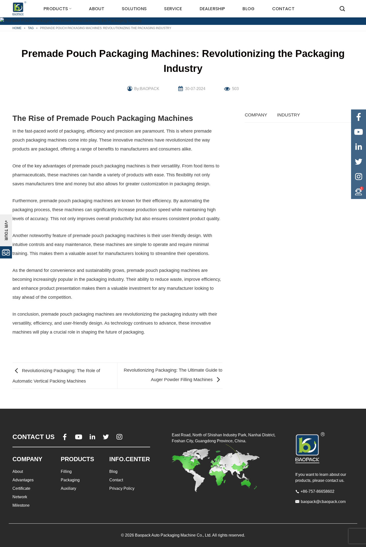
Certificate (21, 488)
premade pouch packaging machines (108, 165)
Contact (283, 9)
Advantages (23, 480)
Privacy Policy (121, 488)
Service (173, 9)
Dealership (212, 9)
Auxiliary (68, 488)
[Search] (342, 8)
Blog (248, 9)
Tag (31, 28)
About (96, 9)
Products (56, 9)
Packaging (70, 480)
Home (16, 28)
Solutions (134, 9)
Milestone (21, 505)
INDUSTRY (288, 114)
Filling (66, 471)
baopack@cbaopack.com (323, 501)
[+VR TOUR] (6, 252)
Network (19, 497)
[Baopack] (19, 8)
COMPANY (256, 114)
